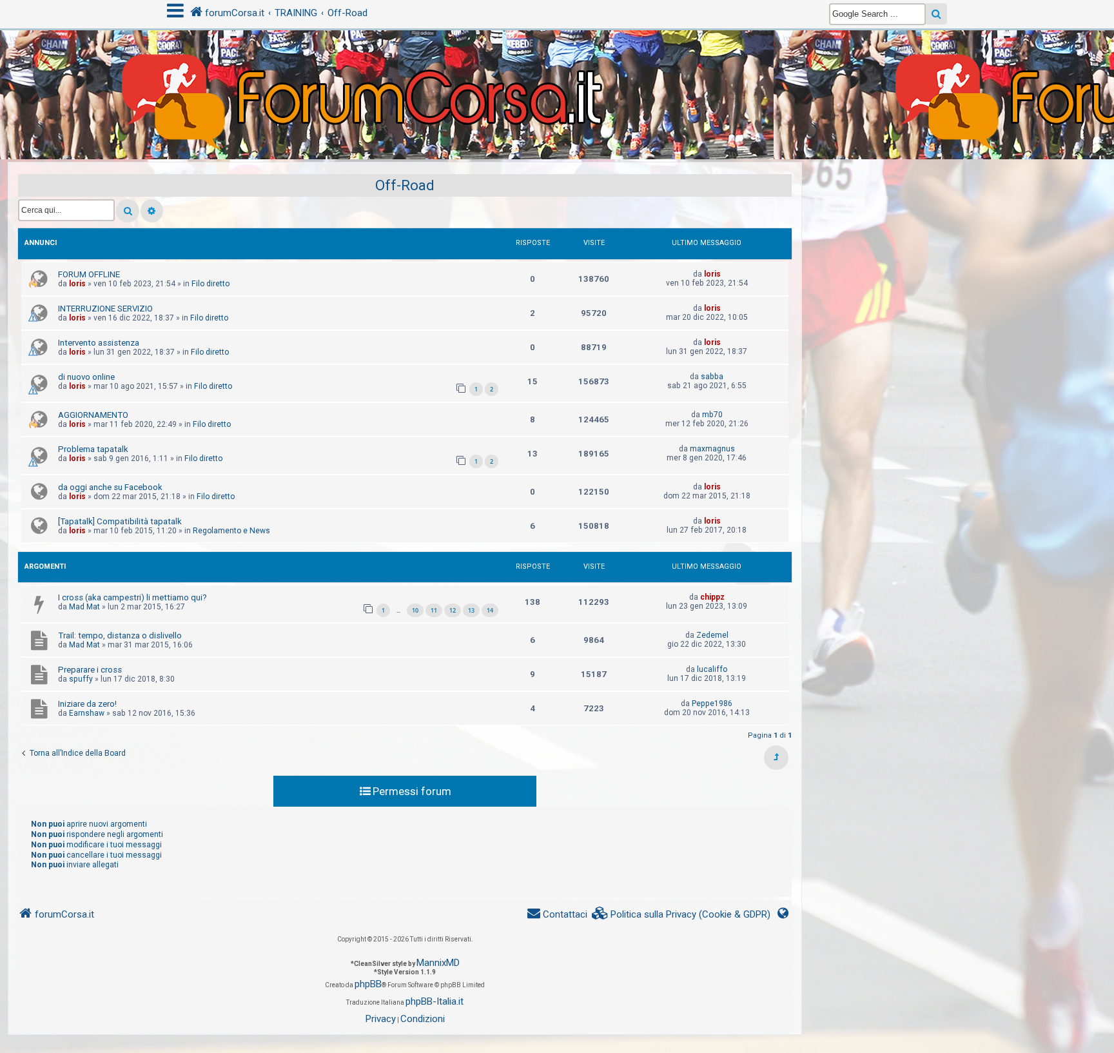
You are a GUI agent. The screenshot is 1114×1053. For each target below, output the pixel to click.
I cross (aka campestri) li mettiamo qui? (132, 597)
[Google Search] (936, 14)
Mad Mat (84, 606)
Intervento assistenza (98, 343)
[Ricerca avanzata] (152, 210)
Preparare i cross (90, 669)
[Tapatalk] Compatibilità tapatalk (120, 521)
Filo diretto (210, 283)
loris (77, 283)
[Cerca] (127, 210)
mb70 (712, 414)
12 (452, 610)
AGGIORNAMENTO (93, 415)
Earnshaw (86, 713)
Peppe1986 (712, 703)
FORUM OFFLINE (89, 274)
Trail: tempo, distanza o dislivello (120, 635)
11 (434, 610)
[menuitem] (681, 914)
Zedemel (712, 635)
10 (415, 610)
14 (490, 610)
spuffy (81, 679)
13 (471, 610)
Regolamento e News (231, 530)
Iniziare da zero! (87, 704)
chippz (712, 597)
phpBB (368, 984)
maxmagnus (712, 448)
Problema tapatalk (93, 449)
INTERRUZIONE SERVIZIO (105, 308)
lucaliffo (712, 669)
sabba (712, 376)
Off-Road (405, 185)
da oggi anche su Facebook (110, 487)
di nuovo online (86, 377)
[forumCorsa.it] (557, 69)
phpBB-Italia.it (435, 1001)
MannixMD (438, 963)
